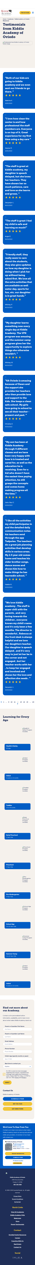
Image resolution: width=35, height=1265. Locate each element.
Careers (17, 1238)
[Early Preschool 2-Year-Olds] (27, 822)
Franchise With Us (17, 1241)
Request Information (18, 1153)
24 (33, 702)
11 (14, 702)
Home (4, 19)
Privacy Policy (17, 1196)
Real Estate (17, 1244)
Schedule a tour (17, 1099)
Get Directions (17, 1109)
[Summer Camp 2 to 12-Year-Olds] (27, 939)
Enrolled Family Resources (17, 1235)
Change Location (18, 1160)
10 (11, 702)
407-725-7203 (17, 1104)
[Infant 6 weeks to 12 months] (27, 761)
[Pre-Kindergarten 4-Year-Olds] (27, 881)
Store (17, 1221)
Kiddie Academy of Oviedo (22, 19)
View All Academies (17, 1212)
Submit (7, 1082)
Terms (17, 1077)
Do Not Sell (17, 1202)
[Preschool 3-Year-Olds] (27, 850)
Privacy (24, 1077)
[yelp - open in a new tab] (19, 1257)
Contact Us (17, 1247)
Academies (11, 19)
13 (21, 702)
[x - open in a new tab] (15, 1257)
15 (27, 702)
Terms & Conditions (17, 1199)
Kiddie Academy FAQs (17, 1215)
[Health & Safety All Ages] (27, 731)
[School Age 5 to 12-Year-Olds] (27, 910)
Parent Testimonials (17, 1224)
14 (24, 702)
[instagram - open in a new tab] (21, 1257)
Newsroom (17, 1218)
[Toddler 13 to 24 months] (27, 791)
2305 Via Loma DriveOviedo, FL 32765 (18, 1144)
